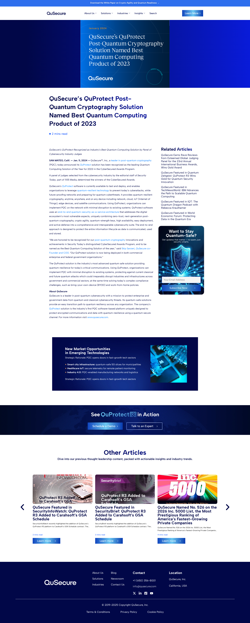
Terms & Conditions (98, 611)
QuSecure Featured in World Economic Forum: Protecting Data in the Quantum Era (178, 216)
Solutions (106, 13)
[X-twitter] (134, 593)
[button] (22, 507)
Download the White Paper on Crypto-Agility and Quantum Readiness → (125, 3)
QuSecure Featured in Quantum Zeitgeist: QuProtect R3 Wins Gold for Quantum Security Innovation (180, 177)
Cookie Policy (155, 611)
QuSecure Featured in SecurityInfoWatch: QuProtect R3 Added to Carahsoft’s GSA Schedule (60, 513)
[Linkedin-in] (140, 593)
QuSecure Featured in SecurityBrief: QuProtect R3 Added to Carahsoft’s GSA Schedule (120, 513)
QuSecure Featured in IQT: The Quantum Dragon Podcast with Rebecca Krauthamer (179, 204)
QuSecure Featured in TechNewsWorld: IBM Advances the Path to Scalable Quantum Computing (180, 191)
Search (153, 13)
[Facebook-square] (145, 593)
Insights (139, 13)
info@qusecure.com (144, 586)
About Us (89, 13)
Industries (122, 13)
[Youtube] (151, 593)
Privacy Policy (128, 611)
